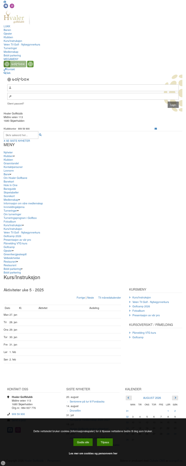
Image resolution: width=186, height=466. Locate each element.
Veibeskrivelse (12, 258)
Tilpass (105, 442)
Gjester (8, 33)
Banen (7, 30)
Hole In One (10, 185)
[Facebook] (6, 6)
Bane (7, 174)
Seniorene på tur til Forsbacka (87, 401)
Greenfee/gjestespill (15, 254)
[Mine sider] (5, 2)
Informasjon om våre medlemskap (23, 203)
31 (127, 411)
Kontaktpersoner (13, 167)
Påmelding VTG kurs (15, 243)
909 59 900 (18, 414)
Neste (90, 297)
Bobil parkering (12, 55)
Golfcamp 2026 (12, 236)
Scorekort (9, 196)
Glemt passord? (15, 103)
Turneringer (10, 48)
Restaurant (10, 261)
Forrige (81, 297)
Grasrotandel (11, 163)
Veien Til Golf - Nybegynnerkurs (22, 44)
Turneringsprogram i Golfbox (20, 218)
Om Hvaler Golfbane (15, 178)
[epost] (156, 128)
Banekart (9, 181)
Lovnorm (9, 170)
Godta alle (83, 442)
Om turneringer (12, 214)
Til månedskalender (109, 297)
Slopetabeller (11, 192)
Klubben (8, 37)
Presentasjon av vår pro (17, 239)
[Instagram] (12, 6)
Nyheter (8, 152)
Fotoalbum (10, 221)
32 (127, 416)
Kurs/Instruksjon (13, 41)
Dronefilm (75, 410)
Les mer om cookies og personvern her (93, 453)
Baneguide (10, 189)
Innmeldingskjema (14, 207)
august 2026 (152, 398)
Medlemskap (11, 51)
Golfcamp (9, 247)
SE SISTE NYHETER (18, 140)
